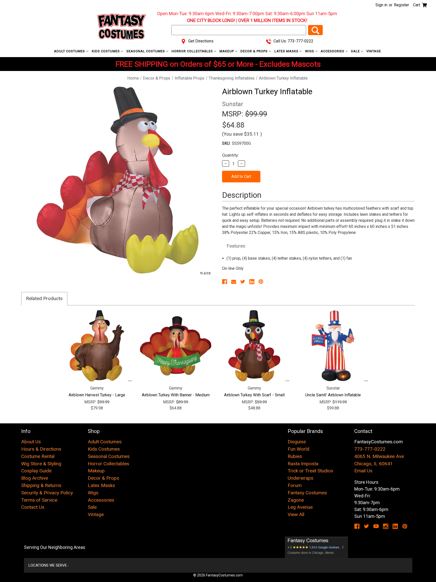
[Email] (233, 282)
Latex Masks (287, 51)
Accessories (333, 51)
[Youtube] (376, 526)
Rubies (295, 456)
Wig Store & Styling (41, 464)
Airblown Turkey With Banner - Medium (176, 395)
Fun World (298, 449)
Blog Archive (34, 478)
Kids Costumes (106, 51)
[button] (316, 547)
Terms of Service (39, 500)
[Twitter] (242, 282)
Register (401, 5)
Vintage (373, 51)
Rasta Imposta (303, 464)
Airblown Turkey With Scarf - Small (254, 395)
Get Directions (200, 41)
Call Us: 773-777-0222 (292, 41)
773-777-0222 (370, 449)
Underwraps (300, 478)
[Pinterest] (260, 282)
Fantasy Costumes (307, 493)
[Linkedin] (251, 282)
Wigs (310, 51)
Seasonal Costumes (146, 51)
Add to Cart (97, 345)
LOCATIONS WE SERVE (48, 565)
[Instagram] (385, 526)
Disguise (297, 442)
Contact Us (32, 507)
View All (296, 514)
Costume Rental (37, 456)
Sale (356, 51)
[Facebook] (224, 282)
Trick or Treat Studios (310, 471)
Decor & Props (254, 51)
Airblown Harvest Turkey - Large (97, 395)
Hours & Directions (41, 449)
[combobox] (238, 30)
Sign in (381, 5)
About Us (31, 442)
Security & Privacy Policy (47, 493)
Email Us (363, 471)
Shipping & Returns (41, 485)
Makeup (227, 51)
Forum (295, 485)
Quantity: (230, 155)
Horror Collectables (193, 51)
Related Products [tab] (44, 298)
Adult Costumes (70, 51)
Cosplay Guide (36, 471)
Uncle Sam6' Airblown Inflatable (333, 395)
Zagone (296, 500)
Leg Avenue (300, 507)
